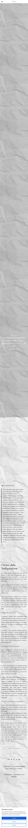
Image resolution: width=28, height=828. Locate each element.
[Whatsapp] (16, 759)
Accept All (14, 818)
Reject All (14, 825)
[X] (14, 759)
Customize (14, 821)
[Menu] (2, 1)
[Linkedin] (19, 759)
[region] (14, 817)
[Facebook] (12, 759)
